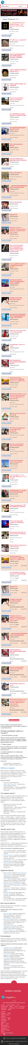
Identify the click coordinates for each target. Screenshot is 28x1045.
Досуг (20, 6)
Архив (8, 1017)
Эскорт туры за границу (7, 1032)
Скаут (5, 898)
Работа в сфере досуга (9, 929)
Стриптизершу (7, 953)
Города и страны (5, 1014)
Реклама (3, 1016)
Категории (3, 1019)
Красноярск (4, 1008)
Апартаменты (7, 888)
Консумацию (7, 958)
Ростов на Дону (20, 1008)
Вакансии (3, 1013)
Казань (11, 1006)
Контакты (3, 1017)
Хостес (5, 878)
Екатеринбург (4, 1006)
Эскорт (17, 578)
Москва (3, 1005)
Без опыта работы (8, 913)
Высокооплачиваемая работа (17, 606)
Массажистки (4, 1025)
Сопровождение (7, 859)
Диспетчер (6, 892)
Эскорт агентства (5, 1026)
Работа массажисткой (9, 862)
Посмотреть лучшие (14, 720)
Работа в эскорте (8, 768)
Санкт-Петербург (11, 1005)
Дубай (9, 1009)
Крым (16, 1006)
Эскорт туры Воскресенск (10, 784)
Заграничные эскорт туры (10, 925)
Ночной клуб (7, 965)
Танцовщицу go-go (8, 947)
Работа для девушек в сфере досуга (12, 883)
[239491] (14, 12)
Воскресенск (11, 19)
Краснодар (22, 1006)
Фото (9, 1019)
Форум (9, 1013)
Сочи (18, 1005)
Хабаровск (3, 1009)
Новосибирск (12, 1008)
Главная (4, 19)
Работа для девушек (9, 855)
